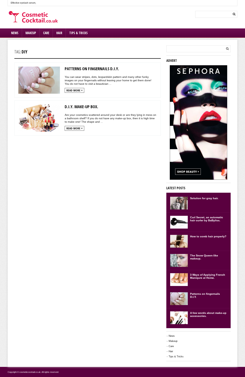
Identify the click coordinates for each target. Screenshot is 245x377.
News (14, 33)
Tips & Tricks (78, 33)
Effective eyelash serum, (23, 3)
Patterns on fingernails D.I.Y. (92, 68)
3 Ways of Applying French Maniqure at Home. (207, 276)
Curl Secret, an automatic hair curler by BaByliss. (206, 219)
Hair (59, 33)
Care (46, 33)
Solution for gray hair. (204, 198)
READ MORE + (74, 90)
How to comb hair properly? (208, 236)
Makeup (30, 33)
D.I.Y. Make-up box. (81, 106)
